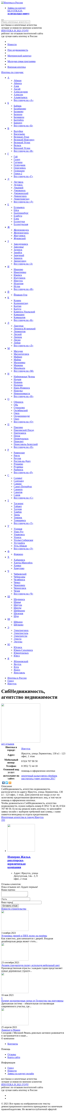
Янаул (17, 669)
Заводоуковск (21, 244)
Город (10, 1068)
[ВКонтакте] (3, 783)
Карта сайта (13, 1057)
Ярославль (19, 672)
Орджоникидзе (22, 416)
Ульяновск (19, 534)
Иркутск (18, 280)
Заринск (18, 258)
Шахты (17, 607)
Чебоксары (19, 576)
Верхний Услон (22, 148)
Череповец (19, 585)
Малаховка (19, 362)
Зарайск (18, 252)
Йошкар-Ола (20, 294)
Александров (21, 91)
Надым (17, 379)
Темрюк (18, 517)
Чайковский (20, 574)
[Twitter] (6, 783)
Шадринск (19, 599)
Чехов (17, 591)
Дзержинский (21, 193)
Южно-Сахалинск (23, 650)
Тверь (17, 514)
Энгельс (18, 641)
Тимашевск (20, 520)
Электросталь (21, 633)
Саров (17, 495)
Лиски (17, 340)
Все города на (24, 100)
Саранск (18, 489)
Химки (17, 565)
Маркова (18, 365)
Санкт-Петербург (23, 486)
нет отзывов (7, 744)
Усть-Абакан (20, 545)
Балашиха (19, 117)
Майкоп (18, 356)
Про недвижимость (17, 50)
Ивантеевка (20, 272)
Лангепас (19, 325)
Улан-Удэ (18, 531)
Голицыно (19, 170)
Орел (16, 419)
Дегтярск (18, 182)
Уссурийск (19, 543)
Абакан (18, 80)
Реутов (17, 458)
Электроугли (20, 636)
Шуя (16, 616)
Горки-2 (18, 173)
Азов (16, 86)
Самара (18, 483)
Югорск (18, 647)
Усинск (17, 537)
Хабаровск (19, 560)
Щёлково (18, 624)
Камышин (19, 314)
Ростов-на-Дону (22, 461)
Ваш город (7, 902)
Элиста (17, 638)
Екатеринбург (21, 213)
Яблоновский (21, 661)
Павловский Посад (24, 430)
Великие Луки (21, 137)
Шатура (18, 605)
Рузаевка (18, 466)
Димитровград (21, 199)
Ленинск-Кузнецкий (25, 328)
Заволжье (19, 246)
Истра (17, 286)
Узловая (18, 528)
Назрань (18, 382)
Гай (16, 156)
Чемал (17, 582)
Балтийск (19, 120)
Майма (17, 359)
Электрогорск (21, 630)
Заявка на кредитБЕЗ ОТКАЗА (18, 11)
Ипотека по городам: (12, 72)
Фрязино (18, 554)
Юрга (17, 655)
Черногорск (20, 588)
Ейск (16, 210)
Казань (17, 300)
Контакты (12, 1043)
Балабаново (20, 108)
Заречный (19, 255)
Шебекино (19, 610)
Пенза (17, 435)
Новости (12, 44)
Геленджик (19, 165)
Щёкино (18, 622)
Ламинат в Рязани (10, 1030)
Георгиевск (20, 168)
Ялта (16, 667)
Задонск (18, 249)
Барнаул (18, 122)
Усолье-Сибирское (23, 540)
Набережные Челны (24, 376)
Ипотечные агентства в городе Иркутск (22, 817)
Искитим (18, 283)
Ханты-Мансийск (23, 562)
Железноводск (21, 230)
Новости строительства (13, 908)
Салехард (19, 481)
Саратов (18, 492)
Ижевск (18, 275)
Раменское (19, 452)
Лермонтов (20, 331)
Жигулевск (19, 235)
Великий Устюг (22, 142)
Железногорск (21, 232)
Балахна (18, 114)
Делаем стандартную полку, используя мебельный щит (30, 965)
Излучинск (19, 278)
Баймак (18, 105)
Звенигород (20, 261)
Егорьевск (19, 207)
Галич (17, 159)
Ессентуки (19, 221)
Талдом (18, 509)
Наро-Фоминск (22, 387)
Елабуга (18, 215)
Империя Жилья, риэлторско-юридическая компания (19, 862)
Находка (18, 390)
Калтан (17, 306)
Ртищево (18, 464)
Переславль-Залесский (26, 444)
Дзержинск (20, 190)
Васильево (19, 134)
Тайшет (18, 506)
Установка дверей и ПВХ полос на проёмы (24, 935)
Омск (16, 413)
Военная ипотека (16, 67)
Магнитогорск (21, 354)
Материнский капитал (19, 55)
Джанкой (18, 187)
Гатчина (18, 162)
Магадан (18, 351)
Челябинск (19, 579)
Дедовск (18, 184)
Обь (16, 404)
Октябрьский (21, 410)
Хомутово (19, 568)
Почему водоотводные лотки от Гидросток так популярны (32, 1000)
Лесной (18, 334)
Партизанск (20, 433)
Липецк (18, 337)
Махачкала (19, 368)
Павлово (18, 427)
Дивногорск (20, 196)
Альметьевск (20, 97)
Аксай (17, 89)
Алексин (18, 94)
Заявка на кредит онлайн (20, 1073)
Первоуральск (21, 438)
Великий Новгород (24, 139)
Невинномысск (22, 393)
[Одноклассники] (10, 783)
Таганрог (19, 503)
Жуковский (20, 238)
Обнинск (18, 402)
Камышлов (19, 317)
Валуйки (18, 131)
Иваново (18, 269)
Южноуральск (21, 653)
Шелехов (18, 613)
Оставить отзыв (9, 906)
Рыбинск (18, 469)
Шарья (17, 602)
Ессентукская (21, 224)
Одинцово (19, 407)
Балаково (18, 111)
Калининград (21, 303)
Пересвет (19, 441)
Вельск (17, 145)
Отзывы (11, 1054)
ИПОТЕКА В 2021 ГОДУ (15, 30)
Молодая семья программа (21, 61)
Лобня (17, 342)
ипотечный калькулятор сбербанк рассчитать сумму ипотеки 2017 (39, 777)
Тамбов (18, 512)
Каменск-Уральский (24, 311)
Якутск (17, 664)
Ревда (17, 455)
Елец (16, 218)
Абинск (18, 83)
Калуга (17, 309)
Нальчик (18, 385)
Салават (18, 478)
